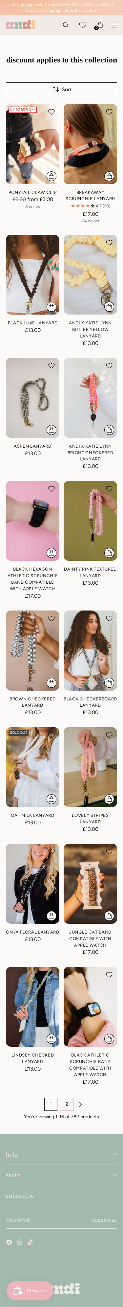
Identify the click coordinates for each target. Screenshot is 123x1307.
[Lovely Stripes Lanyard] (90, 767)
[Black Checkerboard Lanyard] (90, 651)
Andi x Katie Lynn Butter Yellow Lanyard (90, 329)
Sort (67, 89)
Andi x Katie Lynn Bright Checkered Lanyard (90, 452)
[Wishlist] (82, 24)
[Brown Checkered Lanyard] (32, 651)
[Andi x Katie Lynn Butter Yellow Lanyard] (90, 275)
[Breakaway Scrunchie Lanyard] (90, 144)
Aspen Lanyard (32, 446)
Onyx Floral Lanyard (32, 932)
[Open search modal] (65, 24)
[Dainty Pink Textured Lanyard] (90, 521)
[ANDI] (20, 24)
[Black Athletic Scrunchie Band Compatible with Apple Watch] (90, 1007)
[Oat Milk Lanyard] (32, 767)
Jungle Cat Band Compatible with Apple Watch (90, 938)
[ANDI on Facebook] (10, 1243)
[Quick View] (51, 176)
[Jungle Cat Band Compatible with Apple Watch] (90, 884)
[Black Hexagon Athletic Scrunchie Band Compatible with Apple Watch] (32, 521)
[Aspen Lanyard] (32, 398)
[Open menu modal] (113, 24)
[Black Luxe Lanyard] (32, 275)
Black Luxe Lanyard (33, 322)
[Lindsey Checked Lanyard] (32, 1007)
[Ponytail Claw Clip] (32, 144)
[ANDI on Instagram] (20, 1243)
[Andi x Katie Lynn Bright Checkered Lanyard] (90, 398)
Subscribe (104, 1220)
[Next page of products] (80, 1104)
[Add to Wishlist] (51, 112)
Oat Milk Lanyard (32, 815)
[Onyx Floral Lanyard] (32, 884)
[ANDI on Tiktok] (31, 1243)
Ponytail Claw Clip (33, 192)
